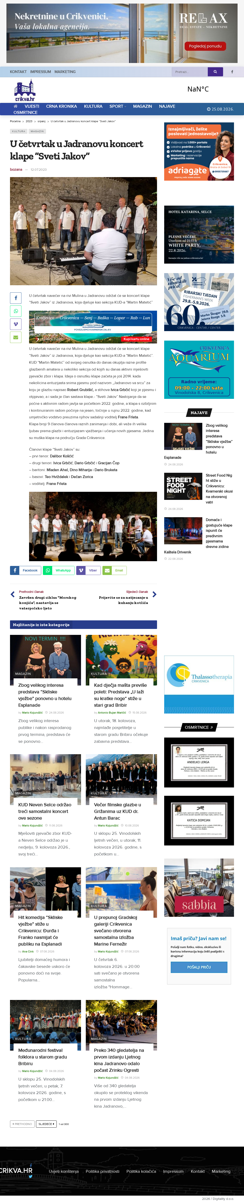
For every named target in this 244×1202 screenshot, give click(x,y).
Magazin (37, 131)
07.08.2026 (47, 951)
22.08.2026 (175, 559)
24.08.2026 (56, 712)
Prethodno (23, 1124)
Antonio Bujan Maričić (112, 712)
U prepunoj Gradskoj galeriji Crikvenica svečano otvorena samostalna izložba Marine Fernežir (115, 931)
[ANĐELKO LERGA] (199, 762)
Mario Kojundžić (32, 712)
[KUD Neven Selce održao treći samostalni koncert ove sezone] (45, 779)
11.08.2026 (55, 825)
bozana (16, 169)
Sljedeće (45, 1124)
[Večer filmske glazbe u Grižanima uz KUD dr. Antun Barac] (121, 779)
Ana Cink (28, 951)
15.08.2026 (139, 712)
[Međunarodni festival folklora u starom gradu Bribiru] (45, 1025)
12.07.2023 (39, 170)
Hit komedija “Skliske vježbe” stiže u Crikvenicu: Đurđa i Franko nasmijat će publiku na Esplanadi (40, 931)
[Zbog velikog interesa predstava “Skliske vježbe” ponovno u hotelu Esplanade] (45, 660)
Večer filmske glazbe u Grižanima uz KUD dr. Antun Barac (117, 811)
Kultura (18, 131)
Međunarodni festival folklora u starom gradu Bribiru (42, 1057)
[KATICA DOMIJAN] (199, 821)
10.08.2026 (132, 825)
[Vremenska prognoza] (210, 88)
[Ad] (122, 33)
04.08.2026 (56, 1071)
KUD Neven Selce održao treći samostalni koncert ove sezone (44, 811)
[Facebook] (232, 72)
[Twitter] (31, 1176)
